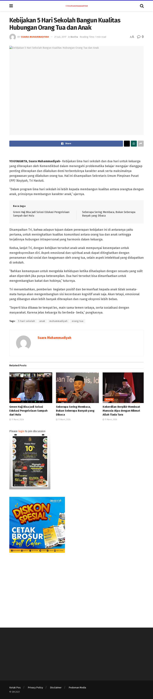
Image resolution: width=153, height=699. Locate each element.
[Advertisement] (76, 586)
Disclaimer (56, 687)
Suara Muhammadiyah (35, 36)
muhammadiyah (58, 321)
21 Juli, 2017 (60, 36)
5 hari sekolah (26, 321)
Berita (74, 36)
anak (42, 321)
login (21, 431)
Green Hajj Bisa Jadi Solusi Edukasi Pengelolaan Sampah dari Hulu (28, 410)
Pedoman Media (77, 687)
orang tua (77, 321)
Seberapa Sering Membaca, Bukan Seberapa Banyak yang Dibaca (75, 410)
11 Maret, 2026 (17, 420)
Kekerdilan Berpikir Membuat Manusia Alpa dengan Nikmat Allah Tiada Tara (121, 410)
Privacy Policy (35, 687)
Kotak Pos (15, 687)
